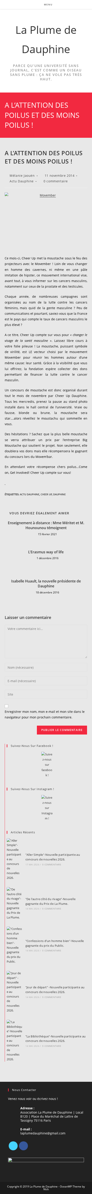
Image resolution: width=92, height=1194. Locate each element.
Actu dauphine (29, 494)
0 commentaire (56, 181)
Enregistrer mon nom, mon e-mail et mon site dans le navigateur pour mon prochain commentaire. (45, 714)
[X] (13, 1145)
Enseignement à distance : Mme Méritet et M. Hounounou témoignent (46, 525)
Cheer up (46, 494)
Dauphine (59, 494)
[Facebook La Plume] (47, 765)
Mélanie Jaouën (22, 175)
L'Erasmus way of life (46, 552)
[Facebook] (23, 1145)
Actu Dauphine (22, 181)
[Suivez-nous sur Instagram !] (47, 808)
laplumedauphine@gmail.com (42, 1133)
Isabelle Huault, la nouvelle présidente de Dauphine (46, 583)
